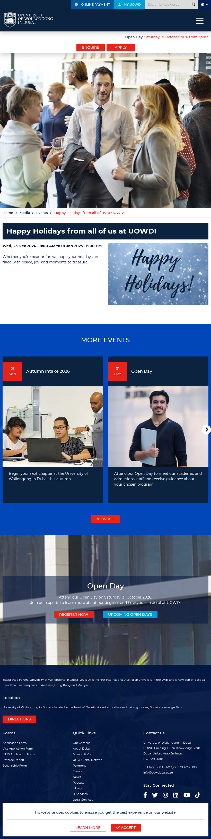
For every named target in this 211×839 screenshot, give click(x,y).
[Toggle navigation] (199, 20)
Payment (79, 765)
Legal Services (83, 799)
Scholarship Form (15, 765)
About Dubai (81, 748)
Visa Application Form (18, 748)
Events (42, 213)
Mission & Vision (84, 754)
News (77, 777)
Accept (128, 827)
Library (77, 788)
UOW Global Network (88, 760)
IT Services (80, 794)
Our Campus (81, 743)
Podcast (78, 782)
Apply (121, 47)
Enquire (90, 47)
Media (25, 213)
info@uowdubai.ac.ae (158, 772)
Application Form (15, 743)
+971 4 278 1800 (187, 767)
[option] (105, 36)
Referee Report (13, 760)
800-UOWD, (164, 767)
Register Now (73, 614)
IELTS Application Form (19, 754)
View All (106, 519)
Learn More (88, 827)
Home (8, 213)
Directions (19, 719)
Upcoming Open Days (130, 614)
